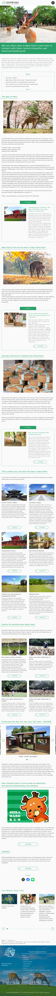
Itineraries (26, 959)
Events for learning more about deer (17, 86)
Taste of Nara (27, 963)
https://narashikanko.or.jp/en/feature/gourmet (28, 906)
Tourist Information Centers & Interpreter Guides (36, 970)
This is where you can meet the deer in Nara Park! (22, 84)
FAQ (39, 983)
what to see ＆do (27, 961)
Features (11, 940)
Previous (3, 740)
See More (40, 346)
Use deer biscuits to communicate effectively (20, 82)
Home (24, 955)
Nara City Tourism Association (10, 3)
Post (23, 879)
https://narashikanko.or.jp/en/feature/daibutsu (9, 901)
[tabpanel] (28, 741)
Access (25, 968)
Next (52, 740)
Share (28, 879)
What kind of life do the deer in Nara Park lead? (21, 80)
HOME (3, 940)
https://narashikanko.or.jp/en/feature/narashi (46, 907)
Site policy (26, 977)
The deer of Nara (11, 77)
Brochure (17, 983)
